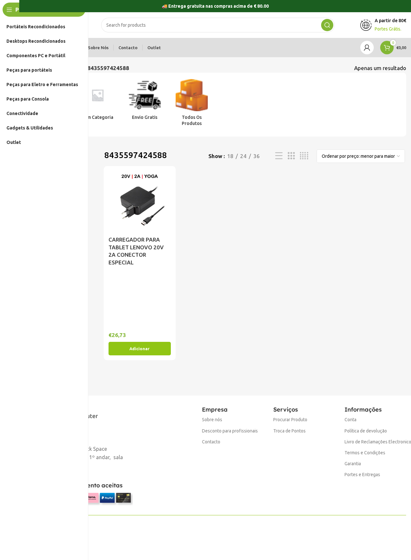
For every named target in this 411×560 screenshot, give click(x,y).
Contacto (211, 441)
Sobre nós (212, 419)
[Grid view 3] (291, 156)
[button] (140, 348)
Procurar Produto (290, 419)
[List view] (279, 156)
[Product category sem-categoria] (97, 101)
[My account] (367, 47)
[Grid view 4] (304, 156)
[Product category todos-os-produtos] (191, 104)
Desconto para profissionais (230, 430)
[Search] (327, 25)
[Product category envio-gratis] (145, 101)
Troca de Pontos (289, 430)
